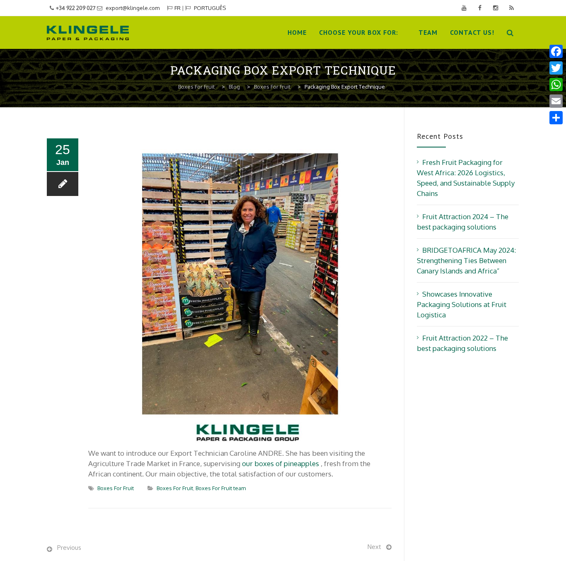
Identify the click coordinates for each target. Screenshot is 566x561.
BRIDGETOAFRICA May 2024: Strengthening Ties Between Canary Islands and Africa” (466, 260)
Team (428, 32)
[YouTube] (464, 8)
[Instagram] (495, 8)
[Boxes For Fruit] (88, 32)
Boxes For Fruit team (221, 488)
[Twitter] (556, 68)
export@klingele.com (133, 8)
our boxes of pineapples (280, 463)
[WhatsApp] (556, 84)
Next (374, 547)
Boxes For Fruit (115, 488)
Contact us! (472, 32)
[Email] (556, 101)
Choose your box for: (358, 32)
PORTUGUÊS (210, 8)
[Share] (556, 117)
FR (177, 8)
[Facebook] (480, 8)
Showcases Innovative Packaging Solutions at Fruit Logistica (461, 304)
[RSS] (511, 8)
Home (297, 32)
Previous (69, 547)
